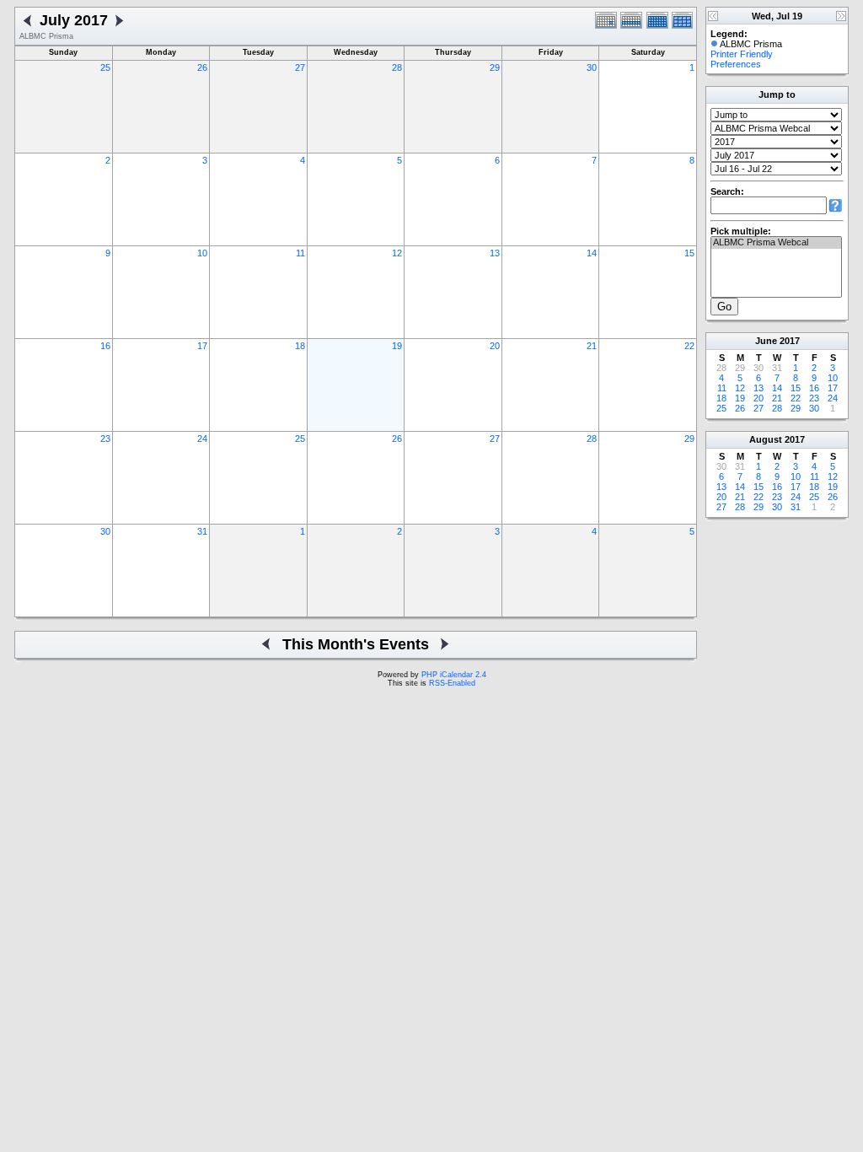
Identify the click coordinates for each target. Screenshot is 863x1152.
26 (202, 67)
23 (105, 438)
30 (592, 67)
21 (592, 346)
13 (495, 253)
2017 (790, 341)
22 (689, 346)
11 (300, 253)
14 (592, 253)
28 (397, 67)
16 (105, 346)
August (765, 439)
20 (495, 346)
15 (689, 253)
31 (202, 531)
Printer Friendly (741, 54)
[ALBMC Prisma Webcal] (776, 243)
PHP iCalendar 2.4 (453, 674)
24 (202, 438)
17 (202, 346)
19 (397, 346)
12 (397, 253)
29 (495, 67)
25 (105, 67)
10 (202, 253)
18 (300, 346)
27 (300, 67)
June (766, 341)
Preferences (735, 64)
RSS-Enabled (452, 683)
